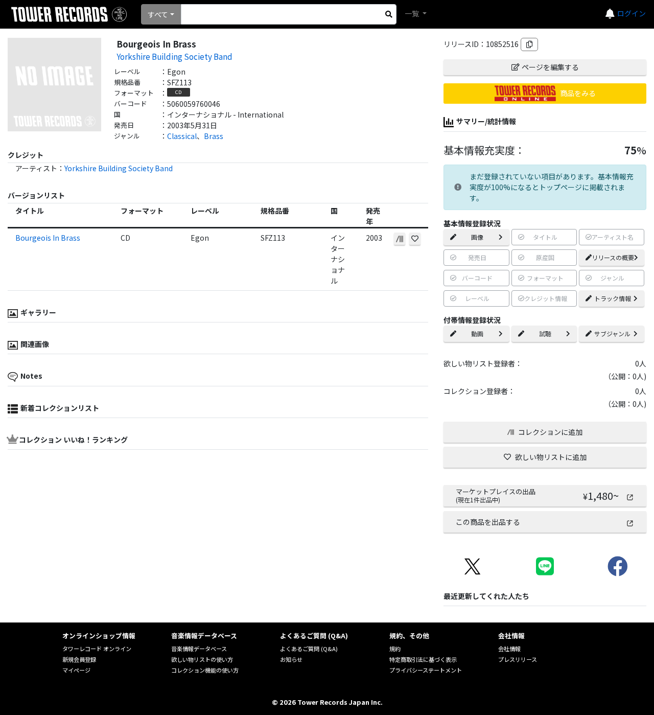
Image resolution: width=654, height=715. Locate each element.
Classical (182, 136)
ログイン (631, 13)
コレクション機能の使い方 (205, 670)
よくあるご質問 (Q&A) (309, 648)
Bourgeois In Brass (47, 238)
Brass (213, 136)
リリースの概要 (613, 257)
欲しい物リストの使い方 (202, 659)
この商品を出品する (488, 522)
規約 (395, 648)
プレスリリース (517, 659)
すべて (158, 14)
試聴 (545, 333)
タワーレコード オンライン (96, 648)
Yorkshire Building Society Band (174, 56)
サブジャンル (612, 333)
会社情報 (509, 648)
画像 (477, 237)
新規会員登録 (79, 659)
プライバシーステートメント (425, 670)
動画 (477, 333)
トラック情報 (612, 298)
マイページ (76, 670)
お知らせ (291, 659)
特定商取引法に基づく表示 (423, 659)
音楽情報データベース (199, 648)
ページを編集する (550, 67)
